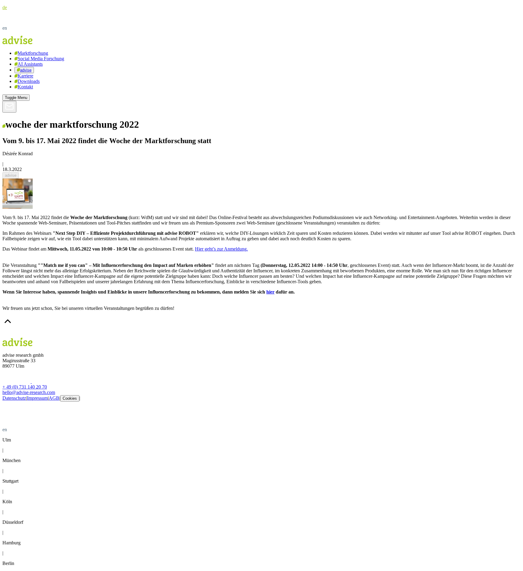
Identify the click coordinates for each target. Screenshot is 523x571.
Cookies (70, 398)
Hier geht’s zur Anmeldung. (221, 248)
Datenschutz (14, 398)
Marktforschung (33, 53)
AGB (54, 398)
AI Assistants (30, 64)
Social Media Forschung (41, 58)
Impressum (37, 398)
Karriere (25, 75)
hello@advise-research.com (28, 392)
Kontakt (25, 86)
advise (25, 70)
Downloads (29, 81)
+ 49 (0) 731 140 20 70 (24, 386)
